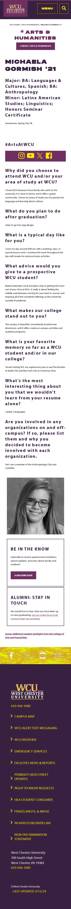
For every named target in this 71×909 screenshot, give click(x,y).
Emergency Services (30, 751)
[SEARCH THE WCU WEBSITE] (64, 8)
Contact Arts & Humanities (35, 45)
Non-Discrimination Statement (30, 836)
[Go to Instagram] (22, 157)
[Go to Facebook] (49, 157)
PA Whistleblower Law (32, 823)
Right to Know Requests (34, 788)
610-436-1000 (20, 706)
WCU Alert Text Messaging (35, 728)
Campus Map (24, 716)
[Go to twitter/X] (40, 157)
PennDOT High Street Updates (31, 776)
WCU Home (15, 24)
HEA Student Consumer (33, 799)
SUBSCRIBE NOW (23, 575)
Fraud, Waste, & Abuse (31, 811)
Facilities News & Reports (34, 763)
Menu (47, 8)
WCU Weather (25, 739)
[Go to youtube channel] (31, 157)
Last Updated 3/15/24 (29, 891)
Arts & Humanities (30, 24)
